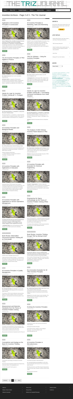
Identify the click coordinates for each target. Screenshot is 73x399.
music (68, 80)
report (60, 83)
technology (56, 86)
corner (58, 75)
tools (67, 86)
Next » (19, 380)
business (54, 74)
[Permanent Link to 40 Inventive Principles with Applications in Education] (13, 177)
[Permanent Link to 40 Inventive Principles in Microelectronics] (38, 353)
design (54, 77)
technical (53, 86)
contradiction (64, 74)
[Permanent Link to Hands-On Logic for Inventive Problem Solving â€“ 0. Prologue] (13, 104)
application (63, 72)
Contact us (49, 10)
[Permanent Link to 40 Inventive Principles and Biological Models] (13, 138)
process (54, 83)
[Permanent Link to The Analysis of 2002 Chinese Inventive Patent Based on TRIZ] (38, 140)
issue (57, 80)
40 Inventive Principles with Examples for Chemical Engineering (35, 165)
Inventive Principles (21, 10)
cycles (67, 75)
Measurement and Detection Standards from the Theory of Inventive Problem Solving (11, 307)
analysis (59, 72)
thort (64, 86)
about (53, 72)
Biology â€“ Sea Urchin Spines (59, 56)
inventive (68, 78)
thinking (62, 86)
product (57, 83)
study (62, 84)
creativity (64, 75)
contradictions (54, 75)
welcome (54, 87)
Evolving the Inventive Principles (37, 307)
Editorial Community (6, 392)
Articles (4, 10)
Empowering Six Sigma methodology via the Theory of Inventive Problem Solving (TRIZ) (37, 200)
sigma (68, 83)
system (65, 84)
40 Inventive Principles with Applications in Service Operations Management (13, 201)
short (66, 83)
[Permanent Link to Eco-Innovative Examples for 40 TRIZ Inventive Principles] (38, 281)
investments (54, 80)
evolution (63, 77)
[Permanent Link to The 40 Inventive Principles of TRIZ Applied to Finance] (13, 68)
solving (54, 85)
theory (60, 86)
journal (62, 80)
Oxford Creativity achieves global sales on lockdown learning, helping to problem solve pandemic (61, 48)
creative (60, 75)
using (69, 86)
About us (30, 10)
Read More (30, 49)
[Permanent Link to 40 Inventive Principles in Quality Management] (13, 281)
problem (62, 82)
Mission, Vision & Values (7, 389)
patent (53, 82)
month (65, 80)
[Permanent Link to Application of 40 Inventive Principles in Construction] (13, 33)
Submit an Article (40, 10)
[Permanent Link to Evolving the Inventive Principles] (38, 316)
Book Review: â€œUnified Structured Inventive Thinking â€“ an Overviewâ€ (12, 237)
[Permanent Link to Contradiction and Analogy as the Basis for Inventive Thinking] (13, 353)
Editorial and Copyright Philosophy (33, 392)
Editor (8, 26)
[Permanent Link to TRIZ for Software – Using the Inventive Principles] (38, 67)
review (63, 83)
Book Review (33, 231)
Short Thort (55, 53)
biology (68, 72)
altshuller (55, 72)
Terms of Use (28, 387)
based (66, 72)
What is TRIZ (12, 10)
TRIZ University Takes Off (57, 43)
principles (57, 82)
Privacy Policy (29, 389)
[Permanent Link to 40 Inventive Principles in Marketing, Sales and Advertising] (38, 33)
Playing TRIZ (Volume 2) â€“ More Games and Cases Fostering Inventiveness (61, 39)
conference (59, 74)
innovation (57, 78)
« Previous (5, 380)
